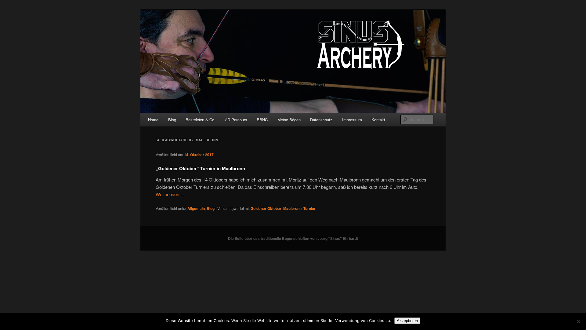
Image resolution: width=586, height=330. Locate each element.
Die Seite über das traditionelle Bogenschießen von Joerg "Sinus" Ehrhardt (293, 238)
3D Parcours (236, 120)
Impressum (352, 120)
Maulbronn (292, 208)
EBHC (262, 120)
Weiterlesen (170, 194)
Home (153, 120)
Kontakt (378, 120)
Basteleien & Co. (200, 120)
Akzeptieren (407, 320)
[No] (578, 321)
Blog (172, 120)
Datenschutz (321, 120)
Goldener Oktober (266, 208)
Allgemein (196, 208)
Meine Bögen (289, 120)
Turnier (309, 208)
